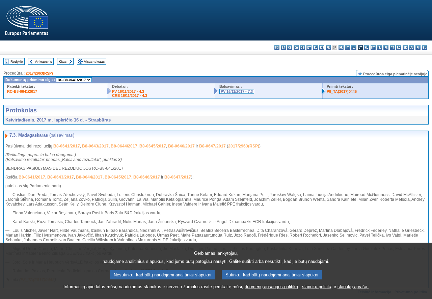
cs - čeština (289, 47)
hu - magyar (366, 47)
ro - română (398, 47)
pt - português (392, 47)
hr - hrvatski (341, 47)
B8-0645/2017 (152, 146)
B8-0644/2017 (124, 146)
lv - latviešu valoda (353, 47)
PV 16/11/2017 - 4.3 (128, 91)
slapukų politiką (317, 286)
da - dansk (296, 47)
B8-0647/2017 (212, 146)
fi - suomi (418, 47)
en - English (321, 47)
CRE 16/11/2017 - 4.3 (129, 95)
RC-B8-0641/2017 (22, 91)
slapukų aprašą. (353, 286)
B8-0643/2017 (95, 146)
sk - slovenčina (405, 47)
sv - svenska (424, 47)
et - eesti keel (309, 47)
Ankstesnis (43, 61)
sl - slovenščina (411, 47)
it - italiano (347, 47)
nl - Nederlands (379, 47)
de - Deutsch (302, 47)
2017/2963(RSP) (39, 73)
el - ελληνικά (315, 47)
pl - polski (385, 47)
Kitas (62, 61)
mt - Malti (373, 47)
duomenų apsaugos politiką (271, 286)
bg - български (276, 47)
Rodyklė (16, 61)
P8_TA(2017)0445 (342, 91)
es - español (283, 47)
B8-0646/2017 (181, 146)
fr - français (328, 47)
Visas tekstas (94, 61)
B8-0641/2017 (66, 146)
